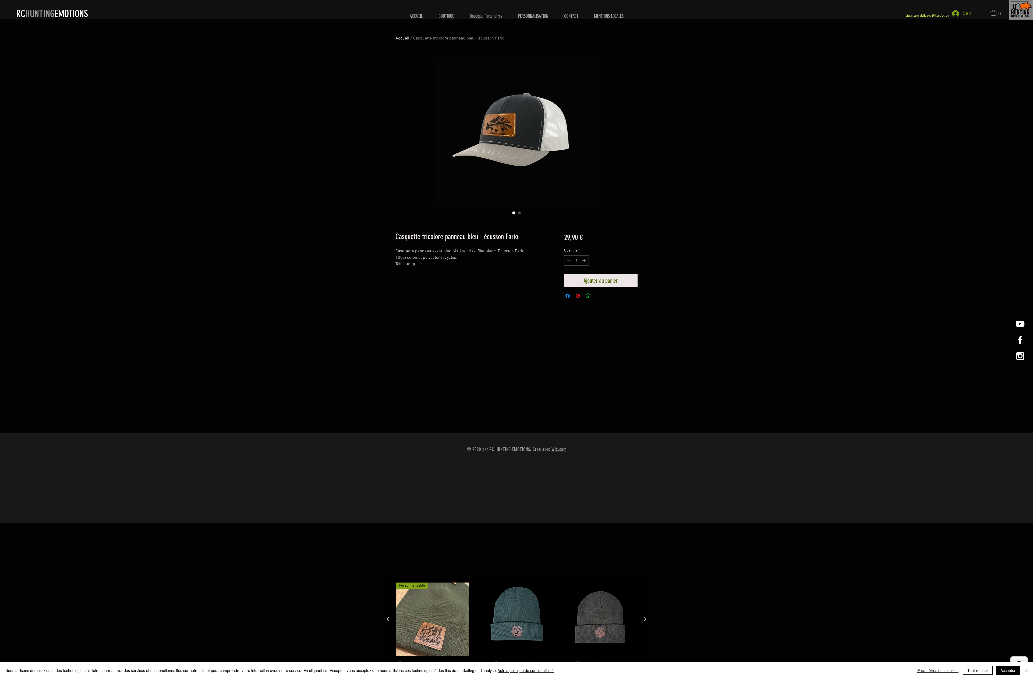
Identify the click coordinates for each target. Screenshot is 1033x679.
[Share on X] (598, 296)
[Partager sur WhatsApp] (588, 296)
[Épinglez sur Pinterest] (578, 296)
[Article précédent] (388, 619)
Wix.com (558, 449)
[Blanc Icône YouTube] (1020, 323)
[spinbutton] (576, 260)
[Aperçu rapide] (516, 619)
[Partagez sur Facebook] (567, 296)
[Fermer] (1026, 670)
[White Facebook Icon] (1020, 340)
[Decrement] (568, 260)
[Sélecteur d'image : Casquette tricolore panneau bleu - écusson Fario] (513, 212)
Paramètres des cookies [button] (937, 670)
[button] (997, 12)
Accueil (402, 38)
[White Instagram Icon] (1020, 356)
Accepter (1008, 670)
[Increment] (584, 260)
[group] (516, 628)
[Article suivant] (645, 619)
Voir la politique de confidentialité (526, 670)
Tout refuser (977, 670)
